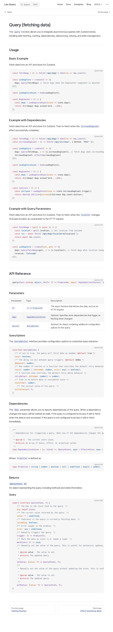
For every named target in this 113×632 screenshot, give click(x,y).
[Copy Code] (99, 73)
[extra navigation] (107, 4)
